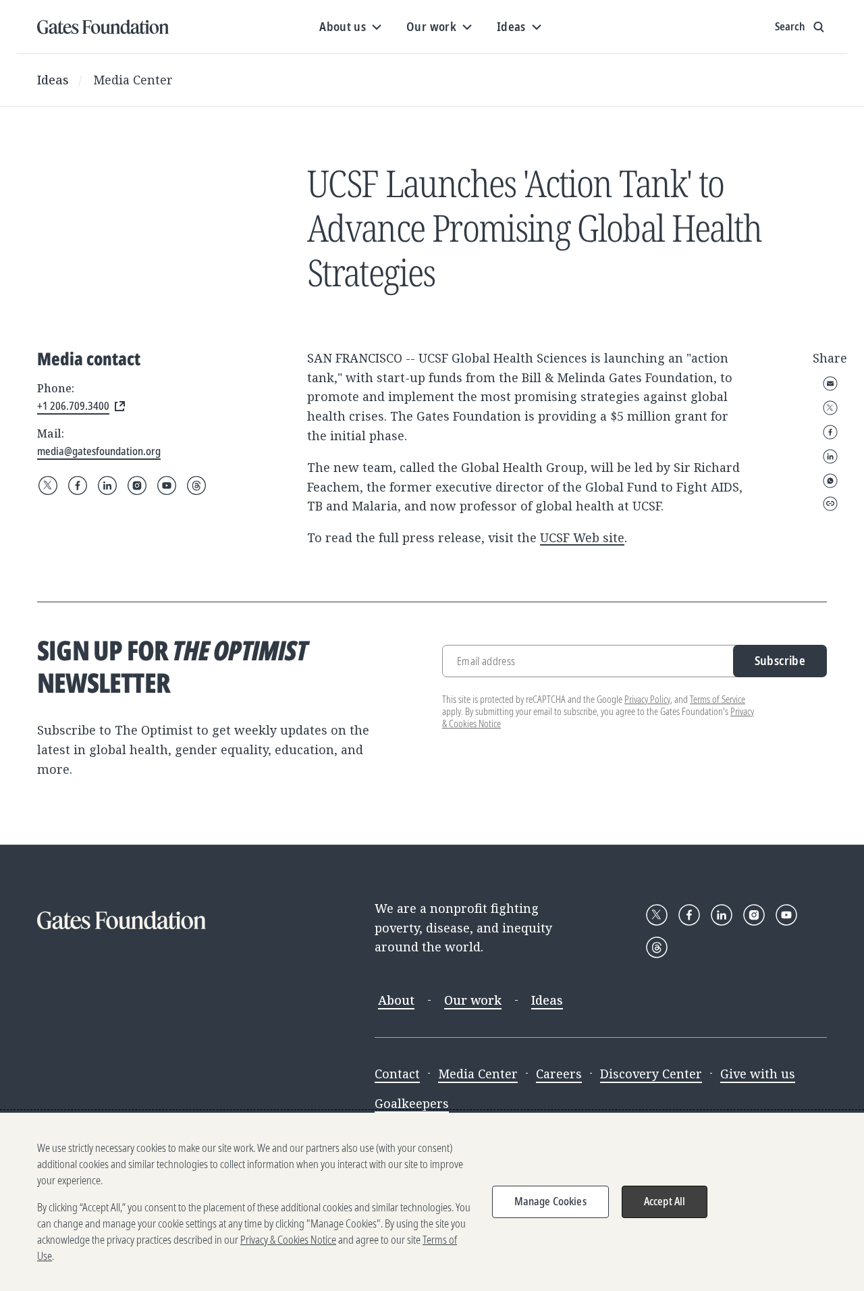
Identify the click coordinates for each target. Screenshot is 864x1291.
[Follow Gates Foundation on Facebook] (77, 485)
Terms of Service (717, 699)
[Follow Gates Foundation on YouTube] (167, 485)
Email (830, 383)
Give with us (757, 1073)
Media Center (133, 80)
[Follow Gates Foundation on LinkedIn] (107, 485)
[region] (432, 1202)
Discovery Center (651, 1073)
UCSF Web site (582, 537)
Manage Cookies (550, 1201)
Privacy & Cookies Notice (288, 1239)
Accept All (665, 1201)
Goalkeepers (412, 1103)
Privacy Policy (647, 699)
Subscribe (780, 660)
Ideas (53, 80)
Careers (559, 1073)
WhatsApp (830, 481)
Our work (473, 1000)
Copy (830, 504)
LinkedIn (830, 456)
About (396, 1000)
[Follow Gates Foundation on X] (48, 485)
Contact (397, 1073)
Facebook (830, 432)
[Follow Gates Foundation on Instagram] (137, 485)
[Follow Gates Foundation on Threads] (196, 485)
